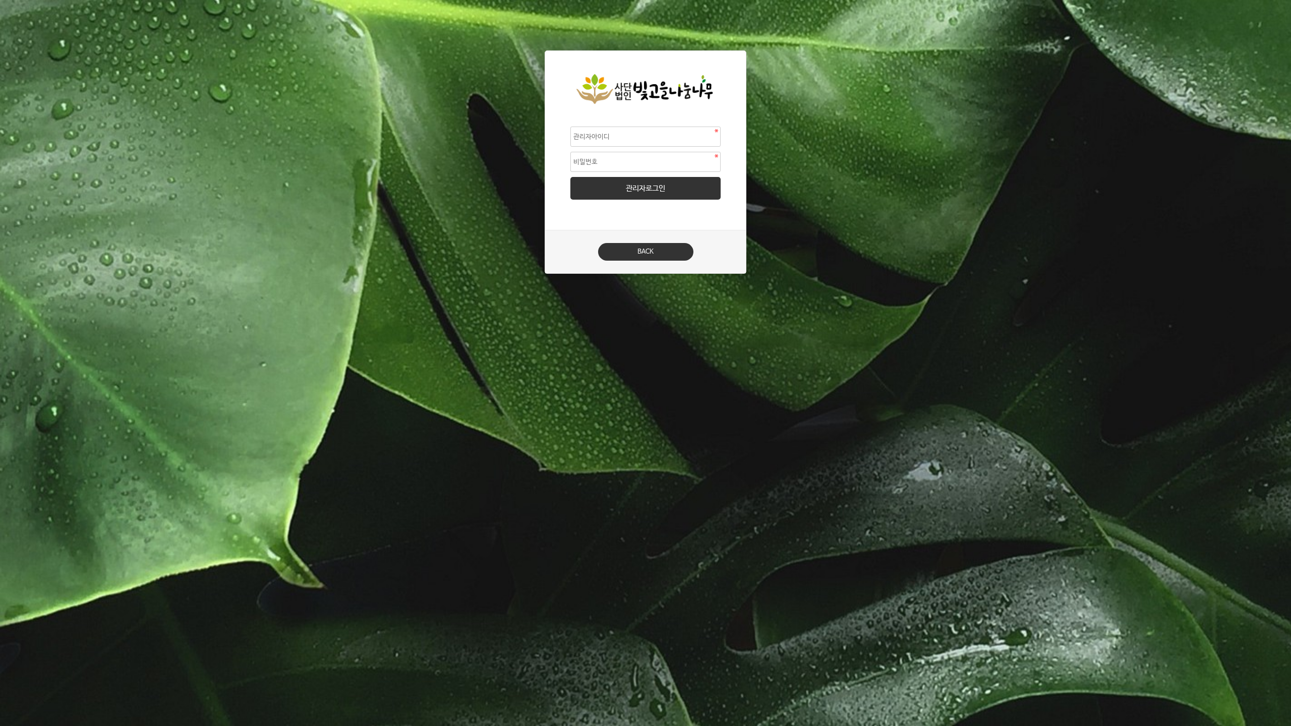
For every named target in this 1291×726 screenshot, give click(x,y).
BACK (645, 252)
